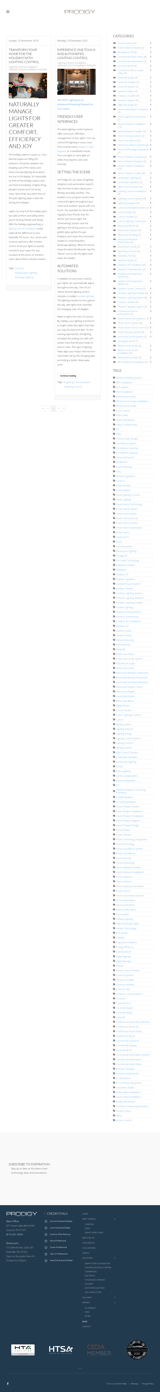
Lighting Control (73, 386)
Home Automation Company (133, 109)
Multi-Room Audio (127, 246)
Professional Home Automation (128, 312)
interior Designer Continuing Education (131, 791)
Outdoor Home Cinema (130, 288)
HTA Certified (88, 1248)
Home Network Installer (130, 131)
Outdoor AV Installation (130, 264)
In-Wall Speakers (124, 797)
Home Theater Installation (131, 165)
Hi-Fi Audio (122, 933)
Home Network (124, 876)
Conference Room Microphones (133, 1021)
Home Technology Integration (133, 149)
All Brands (90, 1308)
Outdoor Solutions (95, 1288)
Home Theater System (127, 806)
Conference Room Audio (129, 1031)
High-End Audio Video (127, 923)
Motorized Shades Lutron (129, 686)
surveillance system (126, 443)
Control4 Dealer (126, 77)
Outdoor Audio (125, 260)
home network (123, 881)
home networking (125, 862)
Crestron (120, 998)
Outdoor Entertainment (130, 269)
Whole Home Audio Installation (128, 351)
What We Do (88, 1238)
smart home (122, 537)
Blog (84, 1321)
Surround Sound (125, 457)
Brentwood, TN (125, 52)
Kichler (119, 766)
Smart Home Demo (94, 1232)
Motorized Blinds (126, 225)
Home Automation (125, 900)
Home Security (123, 858)
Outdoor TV (122, 574)
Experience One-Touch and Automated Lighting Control (76, 54)
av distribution (123, 1078)
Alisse (119, 1115)
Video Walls (122, 415)
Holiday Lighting (25, 277)
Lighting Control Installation (23, 67)
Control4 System (127, 86)
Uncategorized (125, 341)
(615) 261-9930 (14, 1234)
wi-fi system (122, 387)
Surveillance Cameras (127, 448)
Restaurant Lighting (126, 551)
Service (86, 1253)
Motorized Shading (128, 234)
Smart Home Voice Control (132, 327)
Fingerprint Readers (126, 942)
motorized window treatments (132, 682)
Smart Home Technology (129, 504)
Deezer (120, 965)
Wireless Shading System (129, 377)
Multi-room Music (125, 654)
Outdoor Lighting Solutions (130, 597)
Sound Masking (124, 466)
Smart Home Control (127, 522)
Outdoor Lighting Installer (131, 293)
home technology (125, 844)
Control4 (120, 1017)
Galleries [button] (87, 1297)
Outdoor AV (122, 625)
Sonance (120, 480)
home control (123, 890)
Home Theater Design (127, 825)
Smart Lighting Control (128, 494)
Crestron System (126, 100)
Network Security (125, 640)
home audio (122, 914)
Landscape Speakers (129, 182)
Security (89, 1284)
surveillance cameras (127, 452)
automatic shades (125, 1087)
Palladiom (121, 569)
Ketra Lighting (123, 771)
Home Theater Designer (130, 161)
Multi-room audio (125, 668)
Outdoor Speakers (125, 579)
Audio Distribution (125, 1101)
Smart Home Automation (131, 318)
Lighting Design (124, 733)
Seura (88, 1316)
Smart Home (122, 532)
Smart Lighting (123, 499)
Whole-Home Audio (128, 357)
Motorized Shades (127, 230)
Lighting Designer (127, 203)
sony (118, 471)
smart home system (126, 513)
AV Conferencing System (129, 1082)
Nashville (120, 649)
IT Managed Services (95, 1280)
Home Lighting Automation (132, 116)
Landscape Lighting (27, 272)
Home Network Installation (132, 123)
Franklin (120, 937)
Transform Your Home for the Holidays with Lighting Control (24, 56)
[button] (7, 11)
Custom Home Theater (128, 970)
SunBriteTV (122, 462)
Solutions (87, 1258)
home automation (125, 904)
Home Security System (129, 135)
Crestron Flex (123, 989)
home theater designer (128, 820)
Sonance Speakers (125, 476)
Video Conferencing (126, 424)
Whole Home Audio (128, 345)
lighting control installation (22, 228)
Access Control (125, 43)
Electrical (90, 1275)
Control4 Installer (127, 82)
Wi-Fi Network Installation (131, 362)
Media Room (122, 705)
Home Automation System (130, 895)
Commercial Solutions (127, 1040)
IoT (117, 785)
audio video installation (128, 1092)
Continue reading (68, 375)
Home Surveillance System (131, 144)
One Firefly (121, 1383)
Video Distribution (125, 419)
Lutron (20, 268)
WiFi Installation (124, 382)
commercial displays (126, 1045)
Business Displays (125, 1068)
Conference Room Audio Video (130, 72)
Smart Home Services (127, 518)
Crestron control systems (129, 993)
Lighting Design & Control (98, 1267)
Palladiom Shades (125, 565)
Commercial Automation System (133, 1054)
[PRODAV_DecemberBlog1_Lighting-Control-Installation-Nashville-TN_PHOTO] (76, 82)
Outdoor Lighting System (131, 297)
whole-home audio (126, 396)
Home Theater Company (130, 156)
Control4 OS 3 (123, 1003)
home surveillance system (129, 848)
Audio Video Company (130, 47)
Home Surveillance (127, 140)
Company (89, 1224)
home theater (123, 829)
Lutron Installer (126, 216)
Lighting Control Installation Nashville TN (30, 69)
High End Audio (126, 104)
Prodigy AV (122, 555)
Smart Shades (123, 485)
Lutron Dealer (125, 212)
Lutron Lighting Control (130, 221)
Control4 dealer (124, 1012)
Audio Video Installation (128, 1096)
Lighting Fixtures (124, 728)
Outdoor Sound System (128, 583)
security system (124, 546)
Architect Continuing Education (132, 1106)
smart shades (123, 490)
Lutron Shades (124, 710)
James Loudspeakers (127, 775)
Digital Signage (123, 956)
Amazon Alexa (123, 1110)
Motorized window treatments (132, 677)
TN (117, 429)
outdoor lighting (124, 607)
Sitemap (134, 1383)
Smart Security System (129, 332)
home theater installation (129, 811)
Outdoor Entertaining (127, 616)
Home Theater (123, 834)
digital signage (123, 961)
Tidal (118, 433)
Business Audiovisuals (127, 1073)
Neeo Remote (123, 644)
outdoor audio (123, 630)
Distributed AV (123, 951)
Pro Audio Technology (127, 560)
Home (85, 1213)
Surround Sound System (131, 336)
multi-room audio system (129, 658)
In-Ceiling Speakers (126, 801)
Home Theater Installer (130, 173)
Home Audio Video (126, 909)
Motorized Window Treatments (128, 241)
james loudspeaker (126, 780)
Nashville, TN (124, 255)
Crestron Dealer (126, 91)
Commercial (91, 1271)
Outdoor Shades (127, 302)
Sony (87, 1312)
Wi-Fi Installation (124, 391)
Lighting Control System (77, 382)
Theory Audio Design (127, 438)
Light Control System (128, 186)
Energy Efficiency (124, 947)
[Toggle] (151, 43)
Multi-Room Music (127, 251)
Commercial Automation (130, 61)
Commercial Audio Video (130, 56)
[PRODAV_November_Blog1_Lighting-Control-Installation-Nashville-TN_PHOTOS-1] (28, 85)
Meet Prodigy (89, 1219)
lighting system (124, 724)
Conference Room (125, 1036)
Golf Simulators (93, 1292)
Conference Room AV (127, 1026)
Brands (86, 1302)
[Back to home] (80, 11)
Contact (86, 1326)
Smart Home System (129, 323)
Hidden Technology (126, 928)
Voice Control (123, 410)
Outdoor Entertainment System (130, 275)
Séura (119, 541)
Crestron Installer (127, 95)
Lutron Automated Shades (131, 207)
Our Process (88, 1243)
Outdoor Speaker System (131, 306)
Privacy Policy (148, 1383)
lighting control (124, 747)
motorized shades (125, 696)
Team (87, 1228)
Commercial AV (125, 65)
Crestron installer (125, 984)
